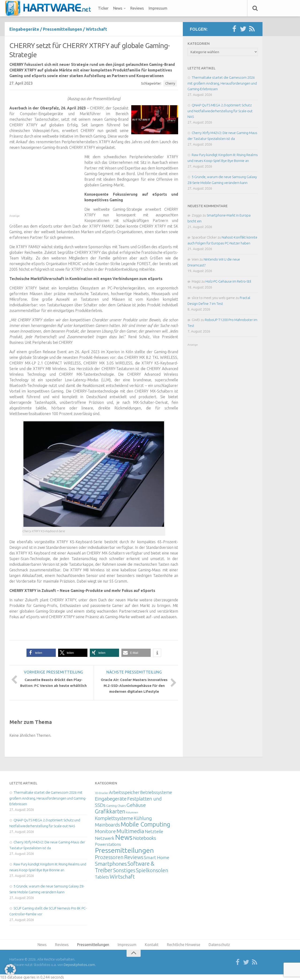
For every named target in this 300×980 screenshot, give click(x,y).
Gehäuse (136, 805)
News (117, 8)
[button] (41, 653)
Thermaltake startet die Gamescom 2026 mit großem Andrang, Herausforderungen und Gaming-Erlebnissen (222, 83)
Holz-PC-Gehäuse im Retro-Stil (228, 281)
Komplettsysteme (114, 818)
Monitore (105, 831)
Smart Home (156, 857)
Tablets (102, 877)
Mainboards (107, 824)
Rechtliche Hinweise (183, 945)
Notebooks (144, 838)
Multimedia (130, 831)
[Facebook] (234, 29)
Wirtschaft (96, 29)
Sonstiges (124, 870)
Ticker (103, 8)
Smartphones (111, 864)
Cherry (170, 83)
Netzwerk (104, 838)
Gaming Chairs (116, 805)
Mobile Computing (145, 824)
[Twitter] (243, 29)
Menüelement (50, 8)
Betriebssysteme (156, 792)
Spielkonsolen (152, 870)
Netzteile (154, 831)
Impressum (158, 8)
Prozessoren (109, 857)
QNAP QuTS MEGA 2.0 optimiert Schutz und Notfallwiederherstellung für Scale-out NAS (220, 111)
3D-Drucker (101, 793)
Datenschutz (219, 945)
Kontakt (151, 945)
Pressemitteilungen (62, 29)
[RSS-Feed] (251, 29)
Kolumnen (132, 812)
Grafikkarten (110, 811)
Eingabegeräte (24, 29)
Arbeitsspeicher (124, 792)
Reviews (137, 8)
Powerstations (108, 844)
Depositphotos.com (79, 965)
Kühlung (143, 818)
